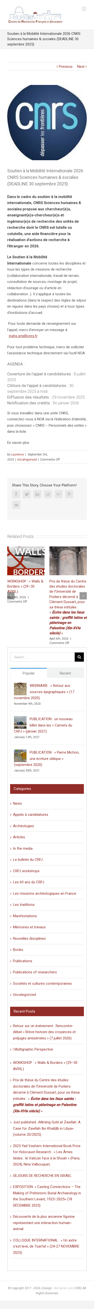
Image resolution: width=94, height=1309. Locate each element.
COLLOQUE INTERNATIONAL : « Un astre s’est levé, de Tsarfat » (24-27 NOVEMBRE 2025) (46, 1246)
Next (80, 66)
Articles (19, 837)
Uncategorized (27, 459)
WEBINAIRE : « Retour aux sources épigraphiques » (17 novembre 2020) (44, 691)
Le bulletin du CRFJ (28, 859)
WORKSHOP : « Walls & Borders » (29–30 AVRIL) (25, 586)
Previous (66, 66)
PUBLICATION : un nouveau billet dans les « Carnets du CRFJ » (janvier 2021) (43, 725)
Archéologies (23, 826)
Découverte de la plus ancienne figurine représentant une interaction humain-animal (44, 1222)
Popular (29, 673)
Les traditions (24, 904)
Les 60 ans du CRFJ (28, 882)
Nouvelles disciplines (29, 938)
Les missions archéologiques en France (44, 893)
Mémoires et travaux (29, 927)
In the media (23, 848)
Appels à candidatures (30, 814)
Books (18, 949)
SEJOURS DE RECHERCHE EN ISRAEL (42, 1175)
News (17, 803)
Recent (65, 673)
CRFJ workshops (26, 871)
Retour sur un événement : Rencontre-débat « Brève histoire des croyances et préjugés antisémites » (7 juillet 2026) (44, 1032)
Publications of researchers (35, 972)
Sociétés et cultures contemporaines (42, 983)
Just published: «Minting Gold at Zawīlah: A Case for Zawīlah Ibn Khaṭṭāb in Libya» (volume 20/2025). (47, 1128)
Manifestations (25, 916)
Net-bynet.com (63, 1288)
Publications (22, 961)
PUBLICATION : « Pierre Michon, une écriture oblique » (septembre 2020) (46, 758)
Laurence (17, 454)
